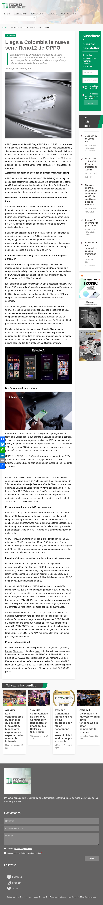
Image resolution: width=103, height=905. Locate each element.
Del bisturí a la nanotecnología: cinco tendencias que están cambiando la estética (90, 722)
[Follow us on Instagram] (9, 882)
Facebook (17, 877)
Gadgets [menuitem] (52, 14)
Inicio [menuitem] (7, 14)
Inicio (4, 27)
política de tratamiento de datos (91, 96)
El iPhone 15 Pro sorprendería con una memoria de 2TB (91, 250)
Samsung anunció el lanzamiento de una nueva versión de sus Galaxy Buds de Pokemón (91, 195)
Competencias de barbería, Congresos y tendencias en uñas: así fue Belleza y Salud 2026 (39, 722)
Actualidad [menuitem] (20, 14)
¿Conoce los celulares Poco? (91, 139)
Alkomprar (18, 651)
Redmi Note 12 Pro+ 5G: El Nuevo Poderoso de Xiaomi (91, 164)
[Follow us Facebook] (9, 877)
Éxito (37, 651)
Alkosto (64, 647)
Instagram (16, 883)
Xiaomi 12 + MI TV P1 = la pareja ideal (91, 223)
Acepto (91, 87)
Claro (48, 647)
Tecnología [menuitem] (37, 14)
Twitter (15, 888)
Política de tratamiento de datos (62, 897)
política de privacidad (91, 87)
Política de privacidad (87, 897)
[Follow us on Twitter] (9, 888)
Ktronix (8, 651)
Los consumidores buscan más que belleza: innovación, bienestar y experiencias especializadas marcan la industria (14, 727)
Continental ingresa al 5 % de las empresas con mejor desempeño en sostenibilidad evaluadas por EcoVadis (63, 727)
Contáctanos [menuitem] (68, 14)
